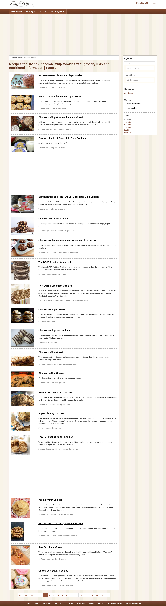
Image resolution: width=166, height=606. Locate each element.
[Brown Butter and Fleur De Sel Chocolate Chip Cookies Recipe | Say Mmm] (22, 204)
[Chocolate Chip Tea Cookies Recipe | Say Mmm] (22, 338)
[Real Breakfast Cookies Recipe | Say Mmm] (22, 555)
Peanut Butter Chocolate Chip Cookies (59, 96)
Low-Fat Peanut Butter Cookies (55, 437)
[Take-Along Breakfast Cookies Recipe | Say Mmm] (22, 294)
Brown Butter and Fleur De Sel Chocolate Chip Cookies (69, 197)
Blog (37, 603)
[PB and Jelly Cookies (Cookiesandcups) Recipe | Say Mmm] (22, 531)
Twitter (71, 603)
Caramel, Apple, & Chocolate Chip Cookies (62, 138)
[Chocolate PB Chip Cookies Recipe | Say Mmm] (22, 226)
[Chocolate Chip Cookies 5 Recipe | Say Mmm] (22, 358)
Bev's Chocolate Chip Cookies (55, 392)
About (28, 603)
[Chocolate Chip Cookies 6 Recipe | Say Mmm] (22, 315)
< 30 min (127, 124)
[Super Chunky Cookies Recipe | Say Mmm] (22, 421)
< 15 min (127, 122)
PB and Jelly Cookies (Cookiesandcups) (60, 523)
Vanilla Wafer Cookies (50, 500)
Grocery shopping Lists (36, 11)
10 (76, 595)
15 (102, 595)
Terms (91, 603)
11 (81, 595)
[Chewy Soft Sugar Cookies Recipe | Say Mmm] (22, 579)
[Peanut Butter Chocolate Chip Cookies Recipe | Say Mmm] (22, 102)
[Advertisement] (83, 33)
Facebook (47, 603)
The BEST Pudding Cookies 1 (54, 262)
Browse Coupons (133, 603)
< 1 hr (126, 130)
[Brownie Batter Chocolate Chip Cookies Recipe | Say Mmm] (22, 81)
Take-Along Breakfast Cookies (55, 286)
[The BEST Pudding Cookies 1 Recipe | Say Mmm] (22, 270)
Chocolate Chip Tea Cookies (54, 330)
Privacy (101, 603)
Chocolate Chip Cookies (51, 309)
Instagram (59, 603)
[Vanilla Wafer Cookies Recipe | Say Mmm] (22, 508)
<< (32, 595)
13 (92, 595)
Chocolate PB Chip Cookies (53, 218)
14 (97, 595)
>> (108, 595)
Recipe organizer (57, 11)
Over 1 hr (127, 132)
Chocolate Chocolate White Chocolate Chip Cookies (67, 240)
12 (86, 595)
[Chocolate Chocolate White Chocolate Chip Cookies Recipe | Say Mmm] (22, 248)
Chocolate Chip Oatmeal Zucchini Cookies (61, 117)
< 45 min (127, 127)
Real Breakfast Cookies (51, 547)
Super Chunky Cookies (51, 413)
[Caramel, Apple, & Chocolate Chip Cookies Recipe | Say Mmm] (22, 144)
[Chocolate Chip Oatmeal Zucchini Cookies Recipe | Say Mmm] (22, 123)
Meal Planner (16, 11)
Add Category (129, 93)
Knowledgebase (115, 603)
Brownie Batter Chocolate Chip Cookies (60, 75)
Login (154, 3)
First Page (23, 595)
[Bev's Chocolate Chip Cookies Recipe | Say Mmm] (22, 398)
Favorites (81, 603)
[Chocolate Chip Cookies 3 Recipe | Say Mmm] (22, 379)
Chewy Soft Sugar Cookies (53, 570)
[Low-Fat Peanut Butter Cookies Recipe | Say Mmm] (22, 445)
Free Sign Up (142, 3)
